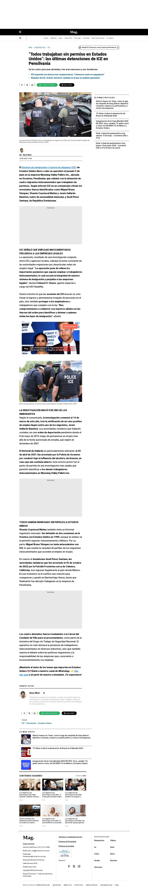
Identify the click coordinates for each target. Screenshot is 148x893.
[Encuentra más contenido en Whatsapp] (32, 85)
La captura (110, 38)
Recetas (113, 860)
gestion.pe (57, 885)
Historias (98, 867)
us (95, 847)
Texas (60, 38)
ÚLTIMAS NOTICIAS (104, 98)
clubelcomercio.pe (43, 885)
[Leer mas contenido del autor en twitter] (44, 693)
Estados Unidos (45, 723)
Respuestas (99, 840)
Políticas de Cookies (66, 846)
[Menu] (21, 32)
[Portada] (28, 842)
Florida (46, 38)
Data (112, 847)
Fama (96, 854)
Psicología (77, 38)
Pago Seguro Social (98, 38)
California (53, 38)
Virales (97, 860)
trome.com (78, 885)
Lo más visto (27, 732)
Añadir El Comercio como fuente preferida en (99, 47)
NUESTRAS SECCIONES (101, 837)
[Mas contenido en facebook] (68, 866)
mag (116, 885)
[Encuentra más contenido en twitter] (27, 85)
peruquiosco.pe (106, 885)
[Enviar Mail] (20, 155)
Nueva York (68, 38)
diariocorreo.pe (92, 885)
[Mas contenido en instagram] (79, 866)
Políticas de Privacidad (67, 841)
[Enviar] (20, 38)
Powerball (86, 38)
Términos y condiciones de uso (70, 837)
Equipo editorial (28, 844)
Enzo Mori (27, 155)
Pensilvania (31, 723)
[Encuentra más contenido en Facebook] (22, 85)
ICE (23, 723)
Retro (112, 854)
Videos (113, 840)
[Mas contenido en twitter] (74, 866)
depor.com (68, 885)
